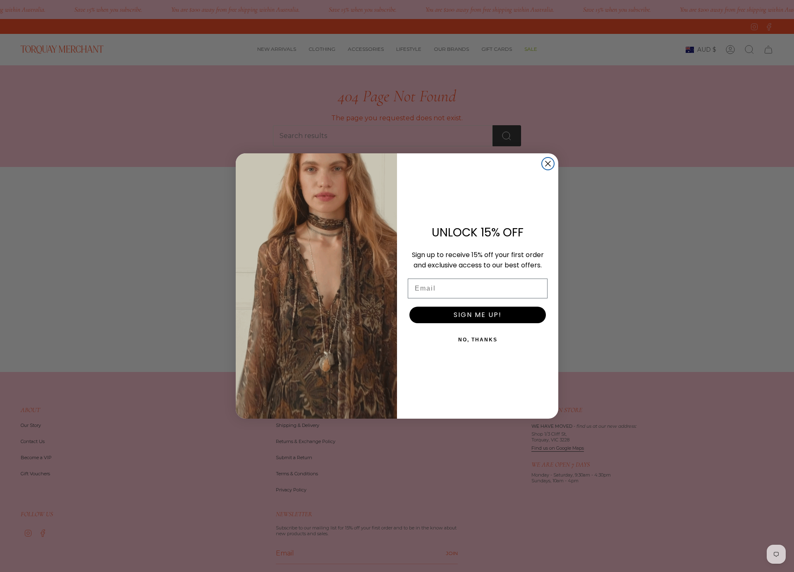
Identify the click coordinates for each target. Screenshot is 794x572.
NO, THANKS (477, 340)
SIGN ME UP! (478, 314)
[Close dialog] (548, 163)
